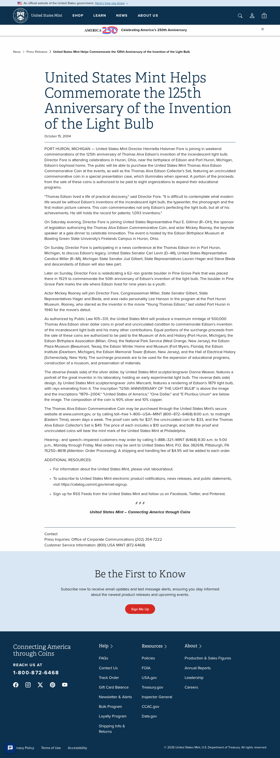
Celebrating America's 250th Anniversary (152, 29)
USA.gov (149, 677)
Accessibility (77, 747)
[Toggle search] (240, 16)
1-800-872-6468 (36, 672)
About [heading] (191, 646)
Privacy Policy (23, 747)
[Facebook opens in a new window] (15, 685)
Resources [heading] (152, 646)
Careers (191, 687)
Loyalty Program (113, 716)
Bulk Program (110, 706)
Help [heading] (104, 646)
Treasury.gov (152, 687)
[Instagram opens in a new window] (28, 685)
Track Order (109, 677)
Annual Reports (198, 668)
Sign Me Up (140, 609)
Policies (148, 658)
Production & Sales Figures (208, 658)
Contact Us (108, 668)
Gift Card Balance (114, 687)
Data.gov (149, 716)
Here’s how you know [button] (109, 3)
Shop (77, 15)
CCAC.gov (150, 706)
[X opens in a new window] (40, 685)
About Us (148, 15)
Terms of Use (51, 747)
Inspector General (157, 697)
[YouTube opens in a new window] (64, 685)
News (122, 15)
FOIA (146, 668)
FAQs (103, 658)
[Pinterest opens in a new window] (52, 685)
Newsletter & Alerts (115, 697)
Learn (99, 15)
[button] (252, 15)
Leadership (194, 677)
